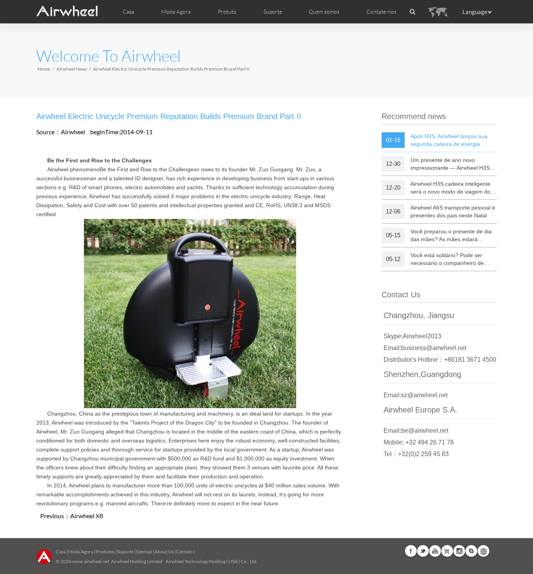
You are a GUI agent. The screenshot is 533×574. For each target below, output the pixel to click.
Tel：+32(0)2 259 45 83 (416, 454)
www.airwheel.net (90, 561)
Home (43, 69)
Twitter (423, 551)
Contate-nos (381, 12)
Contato (184, 551)
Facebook (411, 551)
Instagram (459, 551)
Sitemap (144, 551)
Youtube (435, 551)
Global (483, 551)
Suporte (272, 12)
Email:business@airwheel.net (425, 348)
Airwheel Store (447, 551)
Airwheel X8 (86, 515)
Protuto (227, 12)
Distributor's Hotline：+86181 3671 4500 (440, 359)
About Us (164, 551)
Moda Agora (80, 551)
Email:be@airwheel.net (416, 430)
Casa (128, 12)
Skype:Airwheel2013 (412, 336)
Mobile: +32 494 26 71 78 (419, 442)
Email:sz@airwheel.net (416, 395)
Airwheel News (72, 69)
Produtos (105, 551)
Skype (471, 551)
